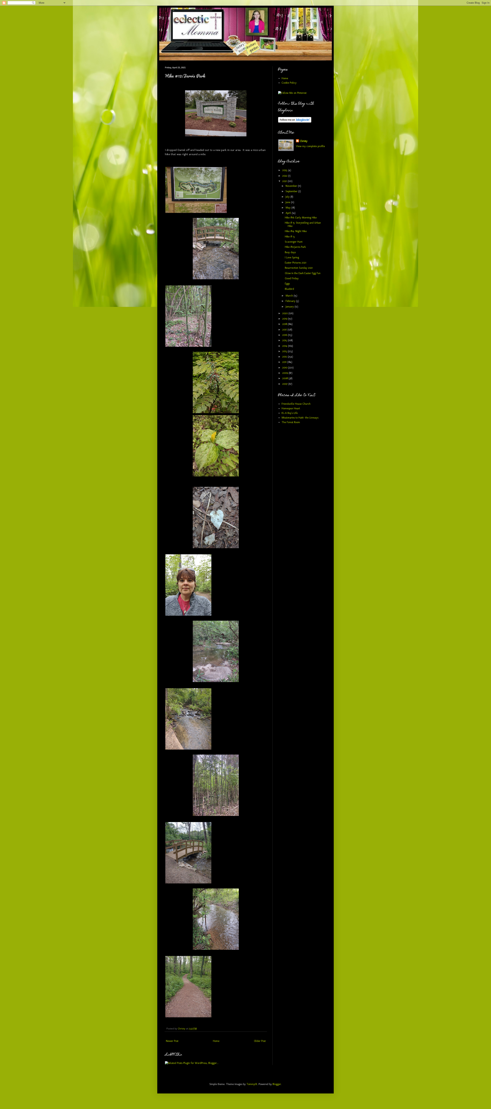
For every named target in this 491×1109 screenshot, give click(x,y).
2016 (285, 335)
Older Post (260, 1041)
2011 (284, 362)
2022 (285, 175)
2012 (285, 356)
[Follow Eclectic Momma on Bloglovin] (294, 121)
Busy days (290, 252)
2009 (285, 373)
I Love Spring (292, 257)
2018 (285, 324)
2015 (285, 340)
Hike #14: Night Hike (296, 231)
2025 (285, 170)
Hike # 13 (290, 236)
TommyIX (251, 1084)
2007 (285, 384)
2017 (285, 329)
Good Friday (292, 278)
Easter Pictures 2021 (295, 262)
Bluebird (289, 289)
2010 (285, 367)
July (288, 196)
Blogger (277, 1084)
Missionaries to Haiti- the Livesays (300, 417)
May (288, 207)
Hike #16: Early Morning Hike (301, 217)
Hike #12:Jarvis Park (295, 247)
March (290, 295)
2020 (285, 313)
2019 (285, 318)
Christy (303, 141)
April (289, 213)
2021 (285, 181)
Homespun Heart (291, 408)
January (290, 306)
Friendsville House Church (296, 403)
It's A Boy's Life (290, 413)
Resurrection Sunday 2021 (299, 267)
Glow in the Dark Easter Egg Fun (302, 273)
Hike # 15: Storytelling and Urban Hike (303, 224)
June (288, 202)
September (292, 191)
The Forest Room (291, 422)
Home (216, 1041)
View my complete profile (310, 146)
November (292, 186)
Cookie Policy (289, 82)
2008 (285, 378)
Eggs (287, 283)
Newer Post (172, 1041)
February (291, 301)
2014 (285, 346)
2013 (285, 351)
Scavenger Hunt (293, 241)
